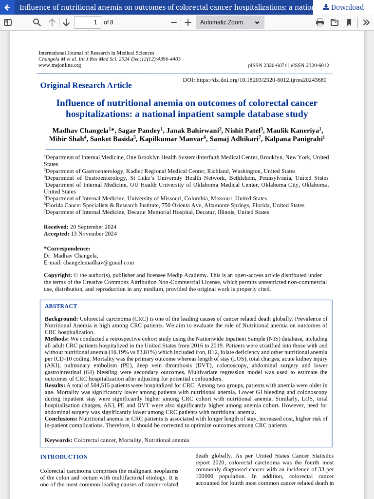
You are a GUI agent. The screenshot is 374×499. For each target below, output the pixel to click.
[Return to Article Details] (7, 7)
